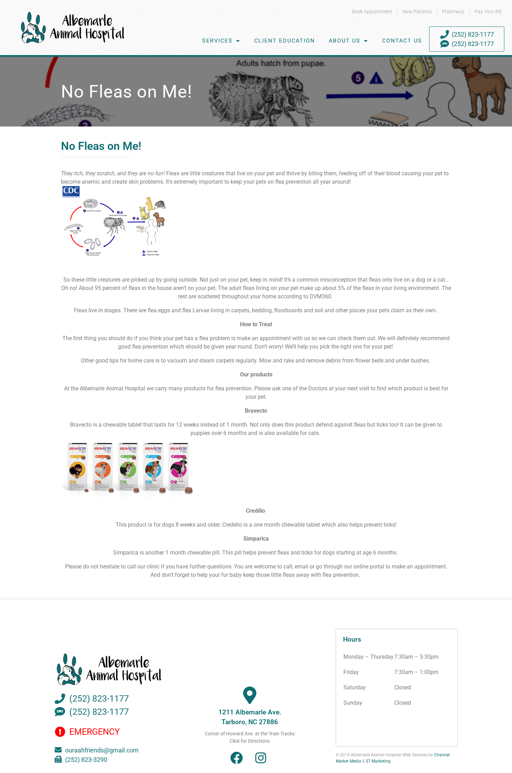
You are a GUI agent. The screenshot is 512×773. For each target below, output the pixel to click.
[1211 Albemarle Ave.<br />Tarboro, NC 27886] (249, 695)
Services (217, 41)
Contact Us (402, 41)
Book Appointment (372, 11)
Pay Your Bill (488, 11)
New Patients (417, 11)
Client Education (284, 41)
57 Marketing (378, 761)
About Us (344, 41)
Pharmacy (453, 11)
